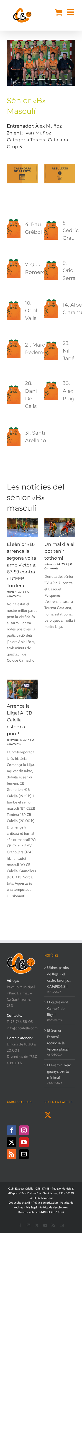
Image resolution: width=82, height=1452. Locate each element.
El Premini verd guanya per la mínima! (59, 1071)
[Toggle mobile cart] (58, 12)
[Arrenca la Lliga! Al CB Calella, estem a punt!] (22, 689)
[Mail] (24, 1154)
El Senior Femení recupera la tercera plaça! (58, 1039)
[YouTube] (24, 1142)
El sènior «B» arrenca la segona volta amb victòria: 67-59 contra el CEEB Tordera (21, 564)
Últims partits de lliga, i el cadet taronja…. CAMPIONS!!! (59, 977)
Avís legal (31, 1207)
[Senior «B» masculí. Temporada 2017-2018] (41, 41)
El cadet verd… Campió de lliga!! (58, 1008)
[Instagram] (24, 1130)
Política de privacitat (45, 1202)
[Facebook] (11, 1130)
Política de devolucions (53, 1207)
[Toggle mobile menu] (71, 12)
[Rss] (11, 1154)
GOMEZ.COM (51, 1212)
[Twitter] (11, 1142)
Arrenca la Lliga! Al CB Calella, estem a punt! (19, 719)
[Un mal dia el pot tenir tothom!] (59, 527)
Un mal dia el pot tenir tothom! (59, 551)
